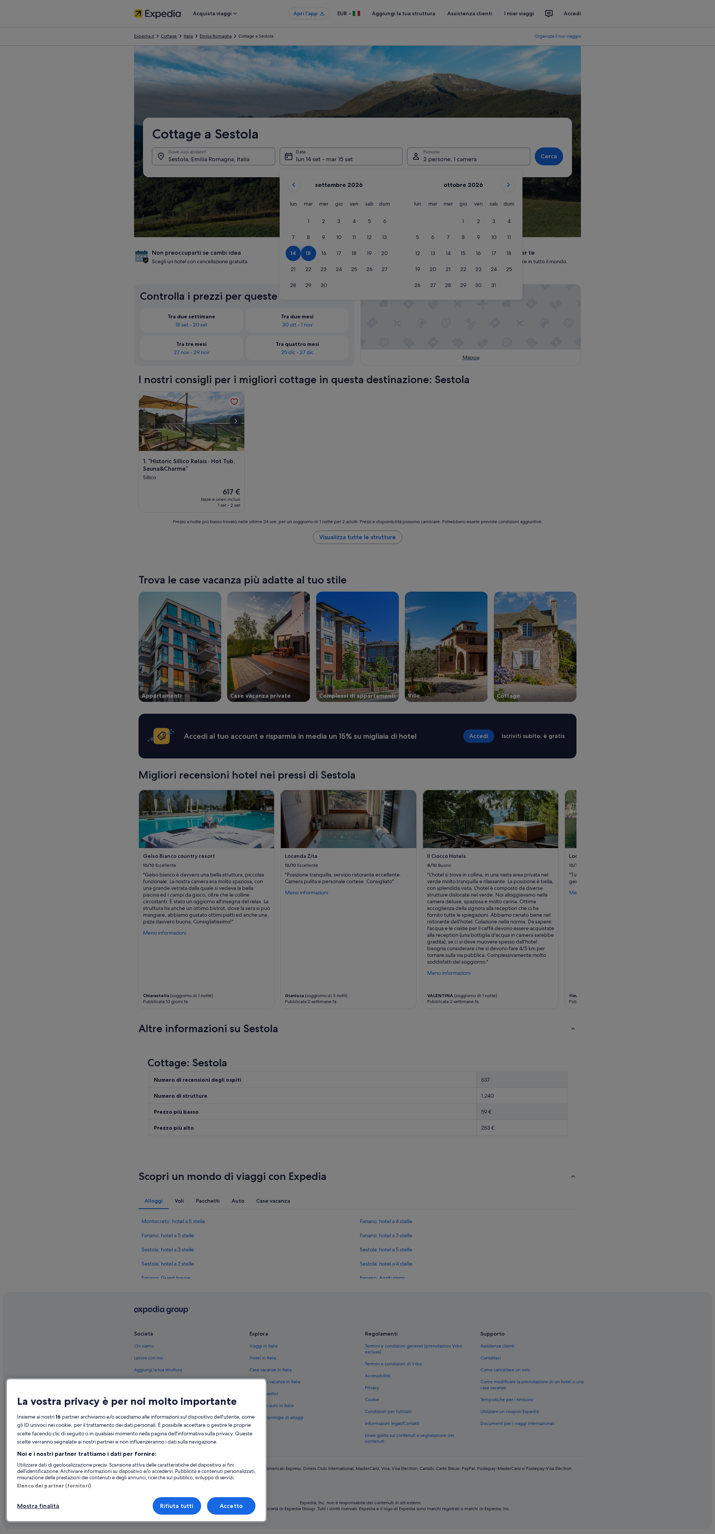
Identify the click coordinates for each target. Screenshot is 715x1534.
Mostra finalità (38, 1505)
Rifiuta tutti (176, 1505)
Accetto (231, 1505)
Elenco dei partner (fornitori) (54, 1486)
